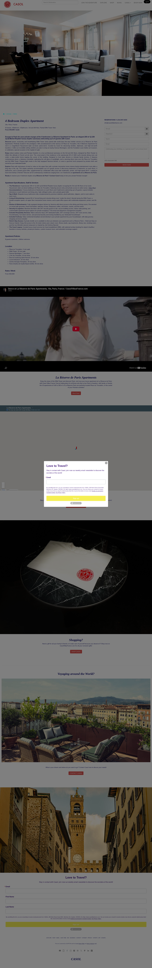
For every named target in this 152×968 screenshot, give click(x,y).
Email (48, 477)
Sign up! (76, 498)
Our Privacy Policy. (60, 492)
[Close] (106, 463)
